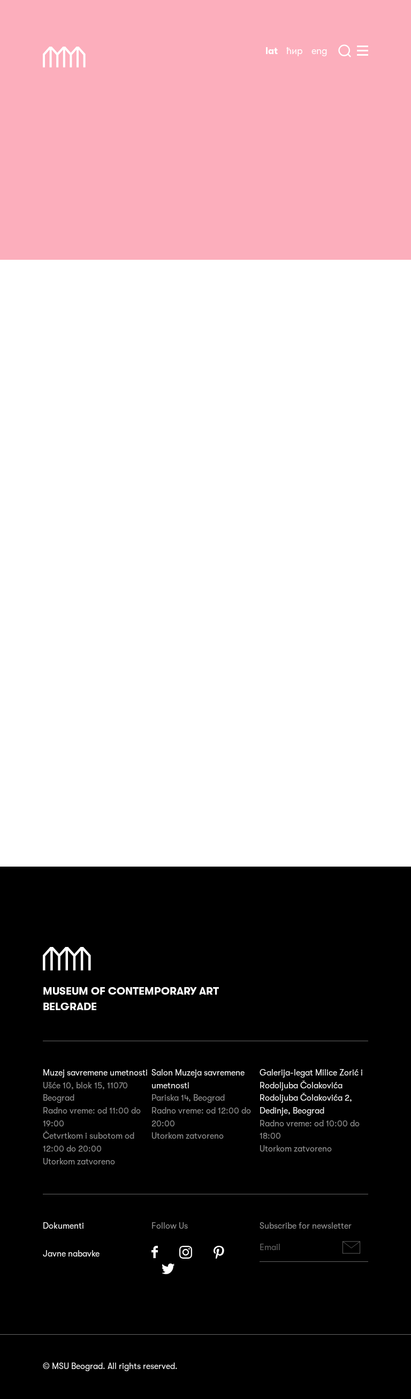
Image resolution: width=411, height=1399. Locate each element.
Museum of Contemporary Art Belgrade (131, 999)
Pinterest (219, 1252)
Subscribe (351, 1247)
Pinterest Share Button (91, 155)
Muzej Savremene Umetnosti (64, 57)
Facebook (154, 1252)
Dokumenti (63, 1226)
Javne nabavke (71, 1254)
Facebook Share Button (64, 155)
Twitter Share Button (117, 155)
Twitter (168, 1269)
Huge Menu (362, 51)
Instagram (185, 1252)
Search (344, 50)
